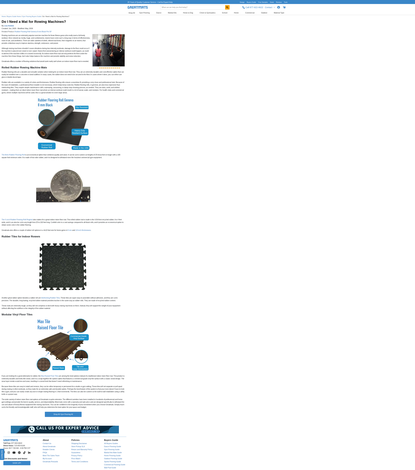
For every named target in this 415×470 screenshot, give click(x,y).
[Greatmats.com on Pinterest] (19, 452)
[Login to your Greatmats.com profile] (278, 7)
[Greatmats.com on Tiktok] (24, 452)
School (224, 13)
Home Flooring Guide (112, 455)
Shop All (131, 13)
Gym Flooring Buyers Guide (32, 16)
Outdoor (264, 13)
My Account (47, 459)
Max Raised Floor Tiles (49, 376)
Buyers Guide (251, 2)
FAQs (45, 452)
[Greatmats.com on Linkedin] (29, 452)
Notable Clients (49, 449)
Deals (272, 2)
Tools (285, 2)
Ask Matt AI (2, 454)
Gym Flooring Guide (112, 449)
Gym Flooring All (66, 414)
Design (242, 2)
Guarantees (75, 452)
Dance (158, 13)
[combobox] (195, 7)
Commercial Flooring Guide (114, 465)
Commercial (250, 13)
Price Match (75, 459)
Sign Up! (17, 463)
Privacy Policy (76, 455)
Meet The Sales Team (51, 455)
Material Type (279, 13)
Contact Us (47, 443)
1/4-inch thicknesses (83, 230)
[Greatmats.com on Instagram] (9, 452)
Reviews (279, 2)
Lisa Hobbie (9, 26)
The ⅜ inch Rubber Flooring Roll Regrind (17, 220)
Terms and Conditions (79, 462)
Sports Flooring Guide (112, 462)
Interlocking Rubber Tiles (50, 298)
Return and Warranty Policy (81, 449)
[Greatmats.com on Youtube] (14, 452)
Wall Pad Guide (110, 468)
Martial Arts (172, 13)
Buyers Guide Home (14, 16)
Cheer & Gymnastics (207, 13)
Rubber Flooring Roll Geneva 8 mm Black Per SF (33, 32)
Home (236, 13)
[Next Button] (121, 50)
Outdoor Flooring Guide (113, 459)
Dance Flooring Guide (112, 446)
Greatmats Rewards (50, 462)
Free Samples (263, 2)
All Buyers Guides (111, 443)
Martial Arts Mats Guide (113, 452)
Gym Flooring (144, 13)
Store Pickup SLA (78, 446)
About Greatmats (49, 446)
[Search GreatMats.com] (227, 7)
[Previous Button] (96, 50)
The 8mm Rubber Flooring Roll (13, 155)
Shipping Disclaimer (79, 443)
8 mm (70, 230)
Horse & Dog (188, 13)
